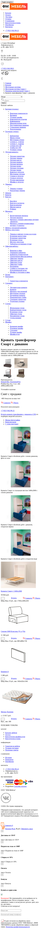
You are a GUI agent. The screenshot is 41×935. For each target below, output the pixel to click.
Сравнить (6, 403)
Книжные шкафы (16, 326)
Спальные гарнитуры (18, 299)
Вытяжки (13, 115)
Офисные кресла (16, 260)
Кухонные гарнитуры (18, 238)
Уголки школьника (17, 180)
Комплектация (10, 422)
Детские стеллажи (17, 168)
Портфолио (9, 25)
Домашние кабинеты (18, 252)
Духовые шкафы (16, 117)
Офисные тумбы (16, 264)
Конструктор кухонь (12, 23)
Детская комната (12, 152)
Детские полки (15, 166)
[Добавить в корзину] (3, 598)
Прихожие (9, 277)
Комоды (8, 195)
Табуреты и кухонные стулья (20, 244)
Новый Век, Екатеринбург (11, 382)
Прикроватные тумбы (18, 297)
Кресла (8, 197)
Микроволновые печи (18, 123)
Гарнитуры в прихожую (19, 281)
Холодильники (15, 129)
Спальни (9, 283)
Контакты (9, 27)
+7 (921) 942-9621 (7, 68)
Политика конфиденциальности (13, 819)
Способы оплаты (20, 786)
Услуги (7, 735)
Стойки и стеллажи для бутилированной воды (18, 269)
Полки (7, 275)
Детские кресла (15, 160)
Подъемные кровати (17, 295)
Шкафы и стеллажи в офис (20, 272)
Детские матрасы (16, 164)
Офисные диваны (16, 258)
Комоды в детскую (17, 172)
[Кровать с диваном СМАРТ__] (7, 378)
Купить (14, 598)
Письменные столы (17, 316)
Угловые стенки (16, 150)
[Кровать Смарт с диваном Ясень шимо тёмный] (21, 378)
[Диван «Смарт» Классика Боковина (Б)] (18, 668)
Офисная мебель (11, 246)
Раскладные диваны (17, 190)
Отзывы (8, 19)
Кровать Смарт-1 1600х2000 (11, 591)
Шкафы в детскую (17, 182)
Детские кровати (16, 162)
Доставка (8, 17)
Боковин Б (5, 672)
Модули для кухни (17, 242)
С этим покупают (11, 424)
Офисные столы (16, 262)
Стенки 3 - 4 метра (17, 144)
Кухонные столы (16, 240)
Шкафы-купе (15, 334)
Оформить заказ (27, 829)
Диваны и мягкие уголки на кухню (23, 234)
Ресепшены (14, 266)
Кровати (13, 289)
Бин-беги (13, 201)
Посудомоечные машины (19, 125)
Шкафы (8, 322)
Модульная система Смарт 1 (15, 89)
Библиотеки (14, 136)
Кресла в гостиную (17, 203)
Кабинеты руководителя (19, 254)
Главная (8, 83)
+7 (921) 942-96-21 (12, 30)
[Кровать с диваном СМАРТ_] (21, 367)
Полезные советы (11, 750)
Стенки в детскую (17, 176)
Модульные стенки (17, 140)
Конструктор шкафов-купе (15, 737)
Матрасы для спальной (18, 291)
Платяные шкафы (16, 328)
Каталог (8, 13)
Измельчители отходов (18, 119)
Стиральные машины (18, 127)
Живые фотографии (12, 420)
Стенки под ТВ (15, 146)
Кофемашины (15, 121)
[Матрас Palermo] (18, 708)
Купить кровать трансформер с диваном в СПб (18, 414)
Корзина (8, 829)
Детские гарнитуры (17, 156)
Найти (4, 103)
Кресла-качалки (16, 205)
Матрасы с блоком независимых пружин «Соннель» (22, 224)
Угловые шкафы (16, 332)
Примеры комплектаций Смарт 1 (17, 91)
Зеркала (8, 193)
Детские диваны (16, 158)
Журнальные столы (17, 308)
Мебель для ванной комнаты (16, 228)
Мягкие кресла (15, 207)
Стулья (7, 320)
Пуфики (13, 209)
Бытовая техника (12, 109)
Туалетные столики (17, 301)
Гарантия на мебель (12, 746)
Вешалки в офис (16, 250)
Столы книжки (15, 318)
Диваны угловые (16, 188)
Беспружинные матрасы (19, 216)
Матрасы (9, 211)
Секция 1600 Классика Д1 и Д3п (13, 631)
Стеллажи (13, 330)
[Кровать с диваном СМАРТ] (7, 367)
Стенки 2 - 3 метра (17, 142)
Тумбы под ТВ (15, 148)
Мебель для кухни (12, 230)
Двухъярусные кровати (18, 287)
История (8, 757)
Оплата (8, 15)
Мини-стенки (15, 138)
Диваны (8, 184)
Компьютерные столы (18, 310)
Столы (8, 304)
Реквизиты (9, 759)
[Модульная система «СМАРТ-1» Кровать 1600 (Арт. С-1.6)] (18, 587)
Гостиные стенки (12, 131)
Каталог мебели (11, 733)
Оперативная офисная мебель (21, 256)
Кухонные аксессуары (18, 236)
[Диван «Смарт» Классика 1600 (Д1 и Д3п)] (18, 628)
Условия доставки (12, 748)
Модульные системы (13, 87)
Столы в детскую (16, 178)
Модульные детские (17, 174)
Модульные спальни (17, 293)
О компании (9, 21)
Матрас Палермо (7, 712)
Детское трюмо (15, 170)
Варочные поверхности (19, 113)
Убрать (15, 403)
